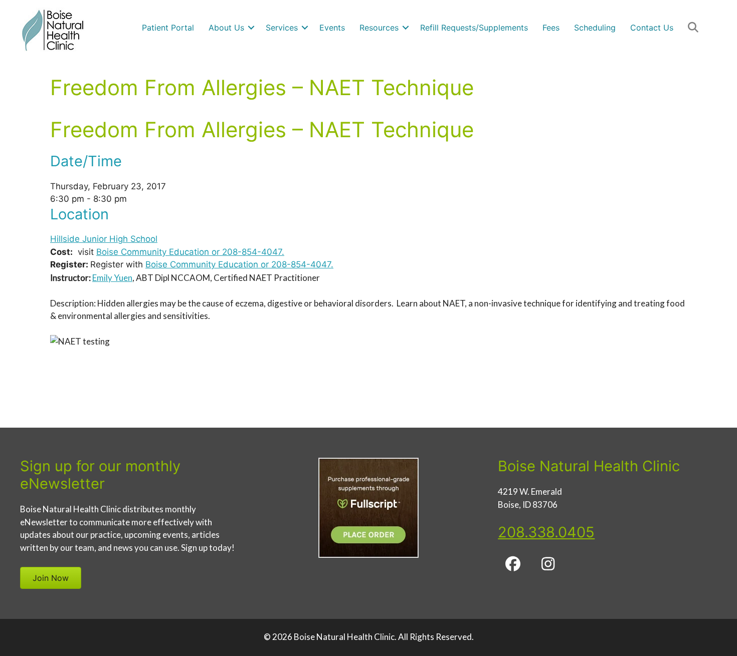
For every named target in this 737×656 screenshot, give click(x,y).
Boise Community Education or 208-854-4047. (190, 252)
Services (282, 28)
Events (332, 28)
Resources (379, 28)
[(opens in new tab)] (368, 555)
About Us (226, 28)
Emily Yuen (112, 277)
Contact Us (651, 28)
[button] (251, 28)
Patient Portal (168, 28)
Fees (551, 28)
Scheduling (595, 28)
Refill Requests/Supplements (474, 28)
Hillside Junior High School (103, 239)
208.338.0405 (546, 532)
